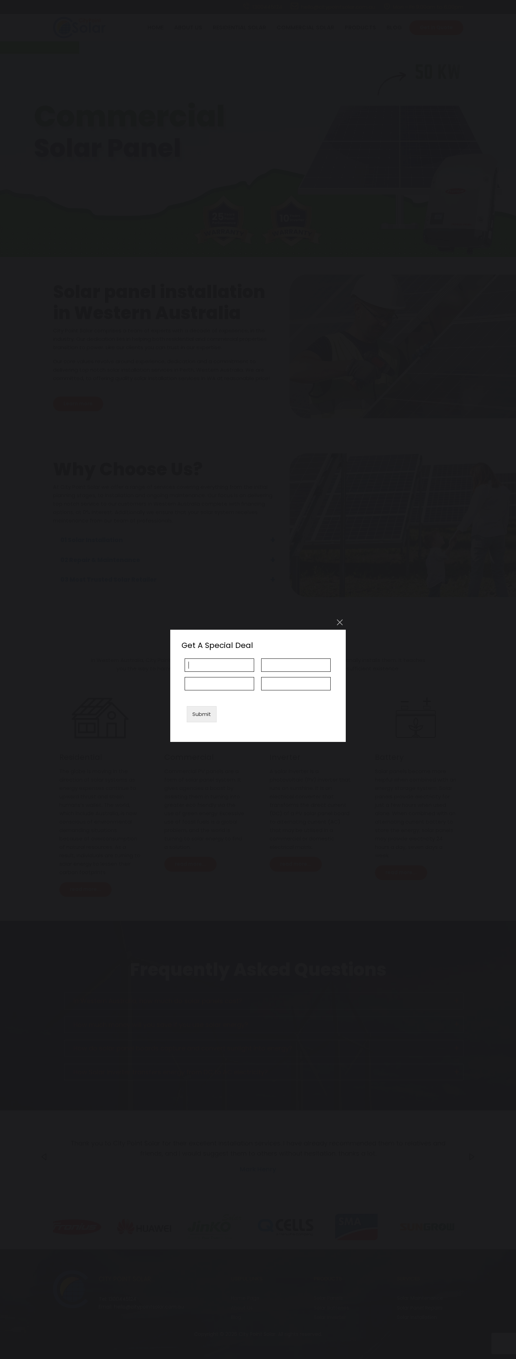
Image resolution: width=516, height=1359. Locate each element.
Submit (201, 714)
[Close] (340, 622)
